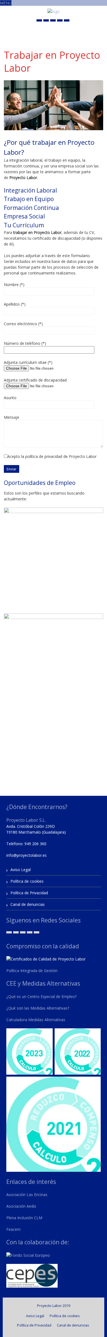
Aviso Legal (20, 869)
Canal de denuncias (27, 904)
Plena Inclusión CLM (24, 1217)
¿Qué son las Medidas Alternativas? (37, 1008)
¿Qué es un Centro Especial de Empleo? (41, 996)
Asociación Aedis (21, 1206)
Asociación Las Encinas (26, 1194)
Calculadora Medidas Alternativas (35, 1019)
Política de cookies (27, 881)
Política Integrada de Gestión (32, 970)
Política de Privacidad (29, 892)
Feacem (13, 1229)
